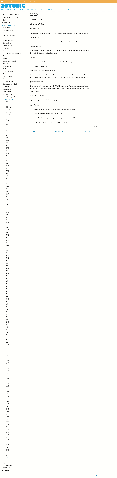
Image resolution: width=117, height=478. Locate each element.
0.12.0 (7, 393)
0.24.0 (7, 332)
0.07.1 (7, 440)
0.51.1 (7, 258)
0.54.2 (7, 242)
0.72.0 (7, 181)
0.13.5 (7, 368)
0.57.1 (7, 222)
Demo (4, 20)
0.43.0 (7, 288)
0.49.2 (7, 265)
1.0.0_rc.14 (8, 109)
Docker (5, 33)
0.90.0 (7, 137)
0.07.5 (7, 429)
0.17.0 (7, 350)
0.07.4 (7, 432)
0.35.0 (7, 306)
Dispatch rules (8, 45)
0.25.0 (7, 329)
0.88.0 (7, 145)
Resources (6, 48)
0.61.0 (7, 212)
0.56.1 (7, 230)
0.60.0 (7, 214)
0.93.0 (7, 130)
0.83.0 (7, 155)
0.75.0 (7, 176)
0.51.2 (7, 255)
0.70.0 (7, 189)
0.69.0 (7, 191)
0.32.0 (7, 314)
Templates (6, 50)
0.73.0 (7, 178)
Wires (5, 68)
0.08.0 (7, 427)
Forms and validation (10, 61)
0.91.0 (7, 135)
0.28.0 (7, 322)
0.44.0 (7, 286)
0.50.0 (7, 263)
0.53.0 (7, 250)
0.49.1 (7, 268)
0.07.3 (7, 434)
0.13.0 (7, 381)
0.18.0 (7, 347)
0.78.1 (7, 166)
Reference (66, 10)
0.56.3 (7, 227)
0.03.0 (7, 455)
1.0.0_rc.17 (8, 102)
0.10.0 (7, 406)
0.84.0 (7, 150)
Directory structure (9, 35)
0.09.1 (7, 416)
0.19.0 (7, 345)
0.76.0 (7, 173)
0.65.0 (7, 201)
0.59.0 (7, 217)
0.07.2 (7, 437)
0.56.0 (7, 232)
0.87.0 (7, 148)
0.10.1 (7, 404)
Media (5, 56)
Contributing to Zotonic (11, 97)
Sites (4, 38)
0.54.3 (7, 240)
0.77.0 (7, 171)
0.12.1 (7, 391)
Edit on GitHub (99, 126)
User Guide (19, 10)
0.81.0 (7, 161)
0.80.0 (7, 163)
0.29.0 (7, 319)
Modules (6, 74)
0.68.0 (7, 194)
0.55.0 (7, 237)
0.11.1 (7, 396)
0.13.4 (7, 370)
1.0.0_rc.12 (8, 114)
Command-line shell (10, 84)
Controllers (7, 43)
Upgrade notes (8, 463)
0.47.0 (7, 278)
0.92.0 (7, 132)
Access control (8, 71)
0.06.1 (7, 445)
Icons (5, 58)
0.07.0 (7, 442)
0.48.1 (7, 273)
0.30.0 (7, 317)
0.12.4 (7, 383)
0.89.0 (7, 143)
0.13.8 (7, 360)
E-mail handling (8, 81)
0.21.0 (7, 340)
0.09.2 (7, 414)
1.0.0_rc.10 (8, 120)
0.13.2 (7, 376)
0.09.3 (7, 411)
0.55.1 (7, 235)
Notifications (7, 76)
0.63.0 (7, 207)
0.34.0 (7, 309)
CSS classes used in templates (13, 53)
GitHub (99, 476)
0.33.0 (7, 312)
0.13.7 (7, 363)
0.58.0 (7, 219)
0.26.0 (7, 327)
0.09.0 (7, 419)
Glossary (6, 470)
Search (7, 10)
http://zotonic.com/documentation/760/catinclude (73, 77)
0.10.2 (7, 401)
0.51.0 (7, 260)
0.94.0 (7, 127)
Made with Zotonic (10, 17)
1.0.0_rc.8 (8, 125)
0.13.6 (7, 365)
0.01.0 (7, 460)
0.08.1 (7, 424)
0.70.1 (7, 186)
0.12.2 (7, 388)
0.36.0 (7, 304)
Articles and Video (10, 15)
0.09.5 (7, 409)
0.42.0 (7, 291)
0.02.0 (7, 457)
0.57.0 (7, 225)
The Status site (8, 40)
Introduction (7, 27)
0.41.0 (7, 294)
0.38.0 (7, 299)
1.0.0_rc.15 (8, 107)
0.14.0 (7, 358)
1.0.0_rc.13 (8, 112)
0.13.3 (7, 373)
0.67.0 (7, 196)
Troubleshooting (8, 94)
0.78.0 (7, 168)
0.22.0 (7, 337)
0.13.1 (7, 378)
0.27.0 (7, 324)
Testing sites (7, 89)
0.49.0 (7, 271)
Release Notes (8, 99)
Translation (7, 66)
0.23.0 (7, 335)
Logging (6, 86)
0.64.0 (7, 204)
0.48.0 (7, 276)
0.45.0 (7, 283)
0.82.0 (7, 158)
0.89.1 (7, 140)
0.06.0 (7, 447)
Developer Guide (36, 10)
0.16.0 (7, 352)
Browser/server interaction (12, 79)
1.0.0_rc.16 (8, 104)
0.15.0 (7, 355)
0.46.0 (7, 281)
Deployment (7, 91)
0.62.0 (7, 209)
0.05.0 (7, 450)
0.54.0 (7, 248)
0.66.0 (7, 199)
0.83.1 (7, 153)
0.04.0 (7, 452)
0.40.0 (7, 296)
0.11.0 (7, 399)
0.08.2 (7, 422)
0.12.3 (7, 386)
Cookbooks (53, 10)
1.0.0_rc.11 (8, 117)
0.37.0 (7, 301)
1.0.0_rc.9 (8, 122)
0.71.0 (7, 184)
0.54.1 (7, 245)
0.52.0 (7, 253)
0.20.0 (7, 342)
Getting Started (8, 30)
